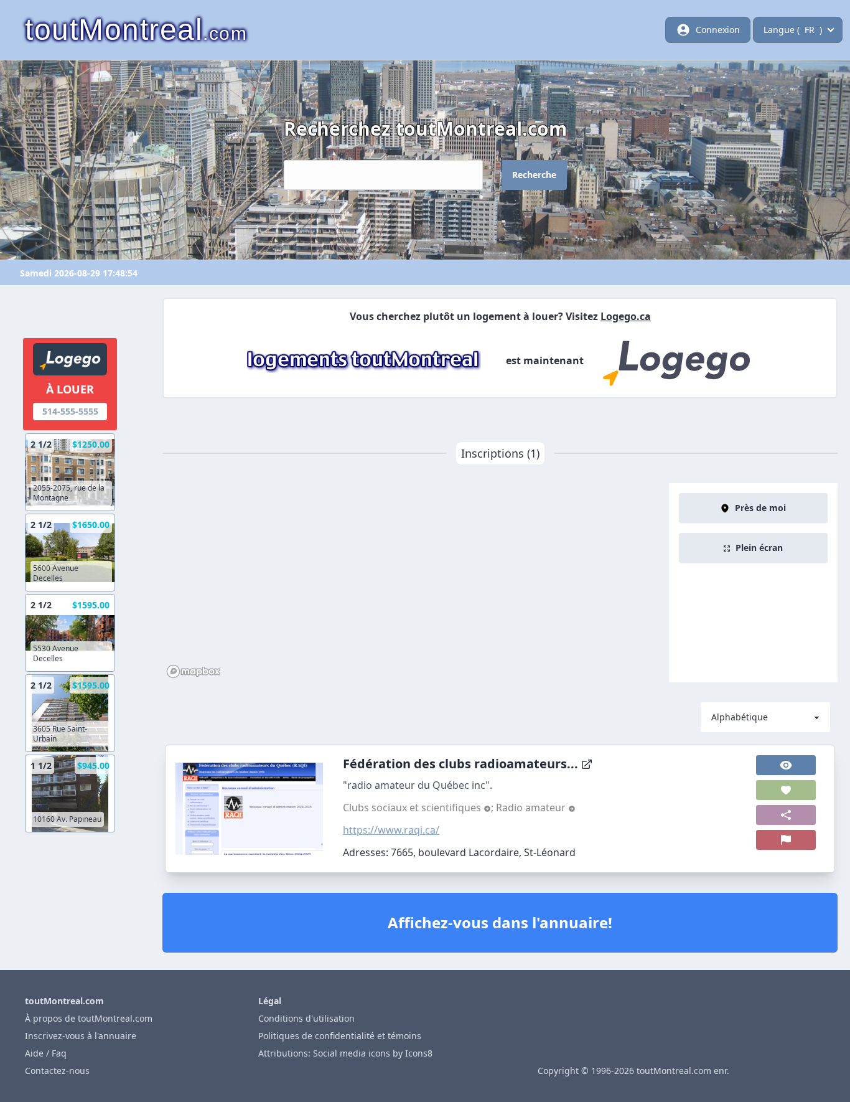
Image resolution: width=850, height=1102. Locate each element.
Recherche (534, 175)
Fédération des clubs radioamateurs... (460, 763)
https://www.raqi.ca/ (391, 830)
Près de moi (760, 508)
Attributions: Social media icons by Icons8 (345, 1053)
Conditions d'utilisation (306, 1018)
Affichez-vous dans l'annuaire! (500, 922)
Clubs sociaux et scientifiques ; (419, 807)
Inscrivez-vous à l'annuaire (80, 1036)
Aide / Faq (46, 1053)
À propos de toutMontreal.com (88, 1018)
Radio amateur (532, 807)
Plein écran (759, 547)
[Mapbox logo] (193, 671)
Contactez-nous (57, 1070)
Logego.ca (625, 316)
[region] (415, 582)
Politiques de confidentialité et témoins (339, 1036)
